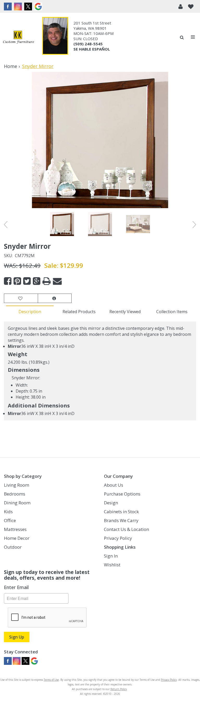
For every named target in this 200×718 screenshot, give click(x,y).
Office (10, 520)
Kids (8, 512)
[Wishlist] (190, 6)
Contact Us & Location (126, 529)
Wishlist (112, 565)
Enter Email (16, 587)
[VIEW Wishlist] (21, 298)
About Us (113, 485)
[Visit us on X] (28, 6)
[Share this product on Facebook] (7, 281)
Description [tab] (29, 311)
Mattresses (15, 529)
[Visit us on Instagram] (18, 6)
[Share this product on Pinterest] (17, 281)
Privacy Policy (118, 538)
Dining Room (17, 503)
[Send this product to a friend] (57, 281)
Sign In (111, 556)
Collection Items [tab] (172, 311)
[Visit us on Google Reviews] (38, 6)
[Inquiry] (54, 298)
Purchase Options (122, 494)
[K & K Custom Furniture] (18, 37)
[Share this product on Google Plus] (36, 281)
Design (111, 503)
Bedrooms (14, 494)
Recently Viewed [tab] (125, 311)
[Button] (193, 37)
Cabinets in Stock (121, 512)
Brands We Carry (121, 520)
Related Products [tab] (79, 311)
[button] (180, 6)
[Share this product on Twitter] (27, 281)
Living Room (16, 485)
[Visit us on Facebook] (8, 6)
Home (10, 66)
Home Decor (16, 538)
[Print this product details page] (46, 281)
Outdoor (13, 547)
